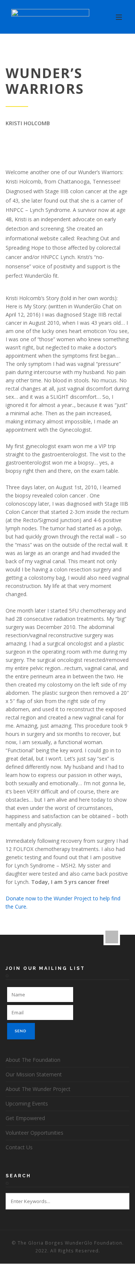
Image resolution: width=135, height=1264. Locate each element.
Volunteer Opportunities (34, 1132)
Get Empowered (25, 1118)
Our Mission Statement (34, 1074)
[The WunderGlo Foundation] (50, 17)
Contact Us (19, 1147)
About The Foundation (33, 1059)
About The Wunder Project (38, 1088)
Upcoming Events (27, 1103)
